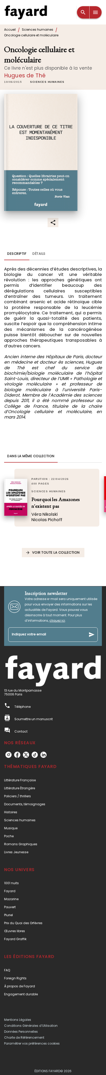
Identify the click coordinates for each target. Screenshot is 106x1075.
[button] (47, 82)
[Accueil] (25, 12)
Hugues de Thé (25, 75)
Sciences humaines (37, 29)
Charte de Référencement (24, 1037)
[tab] (16, 254)
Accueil (10, 29)
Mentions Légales (17, 1019)
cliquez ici (57, 620)
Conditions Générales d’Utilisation (31, 1025)
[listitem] (8, 754)
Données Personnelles (21, 1031)
